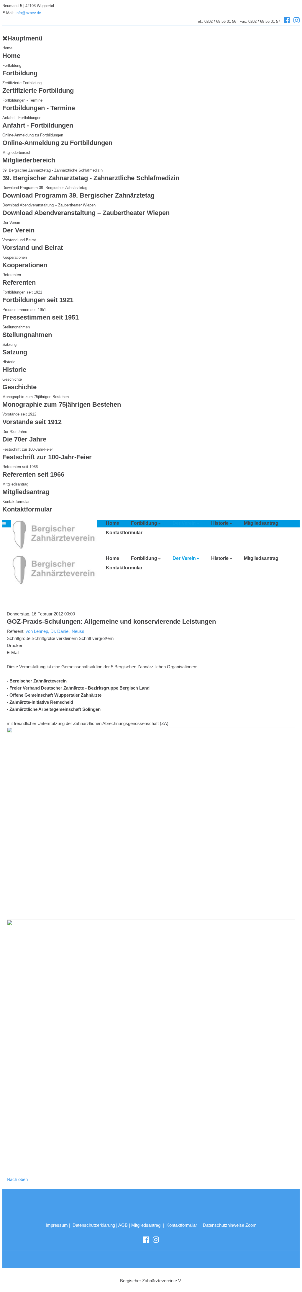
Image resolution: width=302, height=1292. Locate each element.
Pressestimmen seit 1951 (24, 309)
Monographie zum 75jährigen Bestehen (35, 397)
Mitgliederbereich (16, 152)
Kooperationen (14, 257)
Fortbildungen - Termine (22, 100)
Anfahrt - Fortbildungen (21, 117)
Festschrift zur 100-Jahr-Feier (27, 449)
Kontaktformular (15, 501)
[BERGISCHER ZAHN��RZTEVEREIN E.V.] (52, 535)
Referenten (11, 275)
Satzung (9, 344)
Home (7, 48)
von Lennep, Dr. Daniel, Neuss (55, 631)
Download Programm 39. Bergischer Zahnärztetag (44, 187)
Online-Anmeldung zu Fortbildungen (32, 135)
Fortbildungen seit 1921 (22, 292)
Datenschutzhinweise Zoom (230, 1225)
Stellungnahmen (16, 327)
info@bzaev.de (28, 13)
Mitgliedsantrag (15, 484)
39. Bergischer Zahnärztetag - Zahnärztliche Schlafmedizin (52, 170)
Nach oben (17, 1179)
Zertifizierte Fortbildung (22, 83)
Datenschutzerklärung (94, 1225)
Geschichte (12, 379)
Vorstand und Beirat (19, 240)
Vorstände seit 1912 (19, 414)
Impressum (57, 1225)
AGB (123, 1225)
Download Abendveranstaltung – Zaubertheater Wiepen (49, 205)
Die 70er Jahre (14, 431)
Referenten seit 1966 (20, 467)
